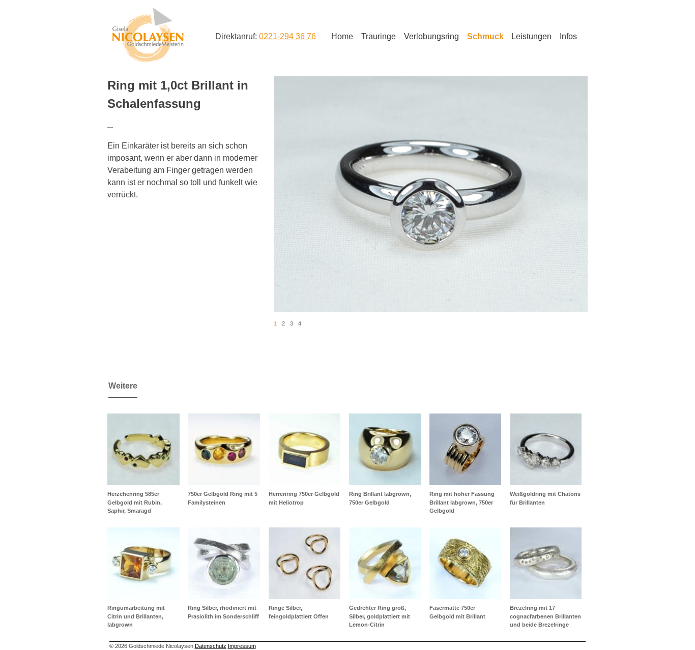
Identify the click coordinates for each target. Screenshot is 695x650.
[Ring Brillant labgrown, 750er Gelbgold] (385, 449)
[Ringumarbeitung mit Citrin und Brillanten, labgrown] (143, 563)
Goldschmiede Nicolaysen (148, 35)
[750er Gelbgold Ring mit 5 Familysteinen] (223, 449)
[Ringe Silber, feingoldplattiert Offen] (304, 563)
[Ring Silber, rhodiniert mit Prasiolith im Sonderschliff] (223, 563)
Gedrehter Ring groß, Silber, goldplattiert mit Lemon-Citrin (379, 616)
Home (342, 36)
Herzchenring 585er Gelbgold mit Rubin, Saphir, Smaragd (134, 502)
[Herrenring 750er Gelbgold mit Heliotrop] (304, 449)
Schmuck (485, 36)
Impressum (242, 646)
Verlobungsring (431, 36)
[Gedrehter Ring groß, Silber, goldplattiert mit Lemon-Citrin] (385, 563)
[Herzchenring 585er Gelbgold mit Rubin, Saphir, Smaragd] (143, 449)
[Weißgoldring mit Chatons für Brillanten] (546, 449)
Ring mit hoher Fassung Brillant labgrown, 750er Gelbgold (462, 502)
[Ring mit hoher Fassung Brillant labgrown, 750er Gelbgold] (465, 449)
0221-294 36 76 (287, 36)
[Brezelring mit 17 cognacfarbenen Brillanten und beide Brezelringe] (546, 563)
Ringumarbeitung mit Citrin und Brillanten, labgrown (136, 616)
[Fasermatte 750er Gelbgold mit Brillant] (465, 563)
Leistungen (531, 36)
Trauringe (378, 36)
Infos (568, 36)
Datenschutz (210, 646)
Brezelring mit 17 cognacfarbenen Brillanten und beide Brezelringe (545, 616)
